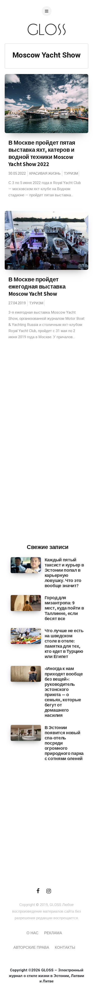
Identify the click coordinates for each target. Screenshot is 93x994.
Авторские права (31, 947)
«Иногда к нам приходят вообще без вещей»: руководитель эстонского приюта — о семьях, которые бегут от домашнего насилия (64, 692)
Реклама (53, 933)
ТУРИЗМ (71, 173)
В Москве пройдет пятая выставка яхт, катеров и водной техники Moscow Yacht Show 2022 (41, 153)
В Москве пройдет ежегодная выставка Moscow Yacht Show (37, 286)
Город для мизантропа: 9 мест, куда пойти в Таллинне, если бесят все (64, 608)
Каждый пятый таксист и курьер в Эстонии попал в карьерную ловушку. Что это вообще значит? (64, 573)
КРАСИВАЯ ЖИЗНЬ (45, 173)
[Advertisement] (48, 459)
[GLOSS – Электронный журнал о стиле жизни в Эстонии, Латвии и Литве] (47, 45)
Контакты (65, 947)
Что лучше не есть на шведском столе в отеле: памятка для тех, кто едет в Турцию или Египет (64, 643)
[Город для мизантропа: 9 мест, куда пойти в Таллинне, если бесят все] (26, 603)
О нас (32, 933)
